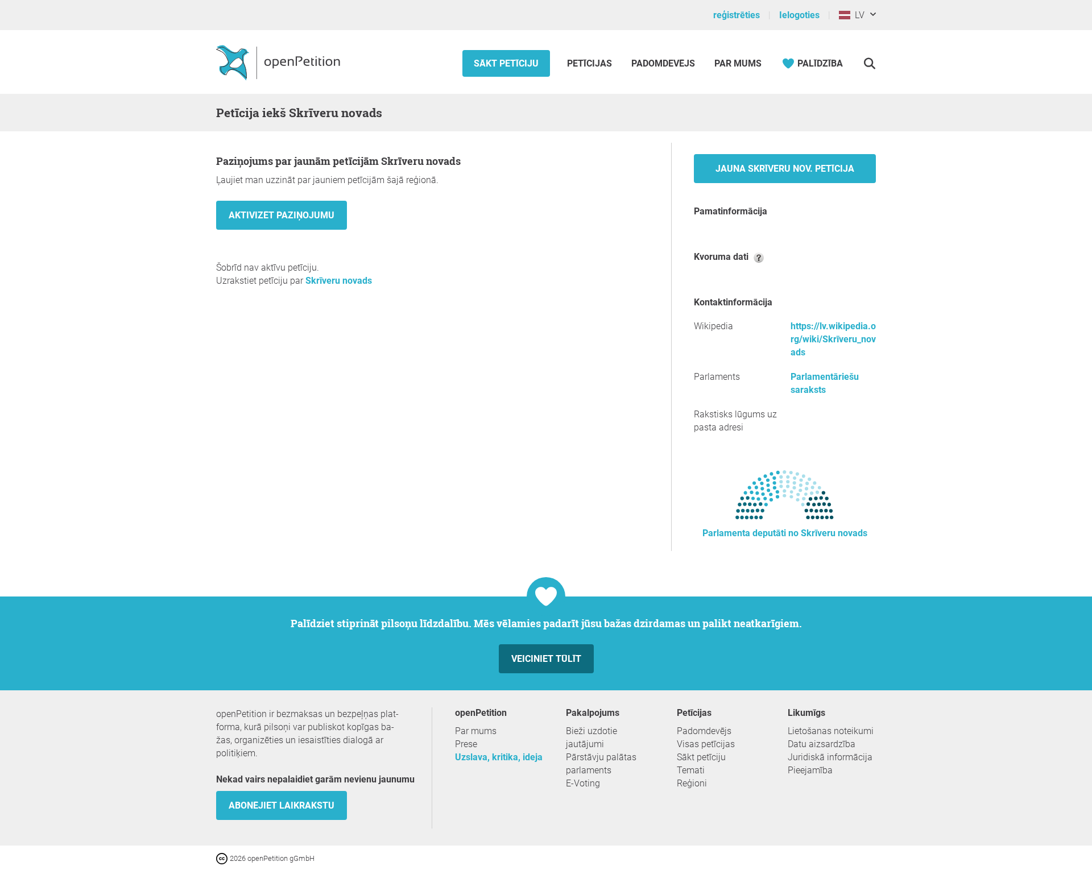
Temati (691, 770)
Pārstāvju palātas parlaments (601, 764)
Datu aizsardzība (821, 744)
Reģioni (692, 783)
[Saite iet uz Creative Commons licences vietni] (223, 857)
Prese (466, 744)
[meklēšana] (869, 63)
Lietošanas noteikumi (831, 731)
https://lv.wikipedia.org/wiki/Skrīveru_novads (833, 339)
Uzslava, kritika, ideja (499, 757)
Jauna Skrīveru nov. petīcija (784, 168)
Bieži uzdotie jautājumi (591, 737)
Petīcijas (590, 63)
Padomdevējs (663, 63)
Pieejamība (810, 770)
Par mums (738, 63)
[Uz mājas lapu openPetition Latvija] (279, 62)
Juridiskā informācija (830, 757)
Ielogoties (799, 15)
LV (857, 15)
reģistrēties (736, 15)
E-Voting (583, 783)
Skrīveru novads (338, 280)
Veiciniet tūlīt (546, 658)
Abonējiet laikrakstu (281, 805)
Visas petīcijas (706, 744)
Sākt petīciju (506, 63)
